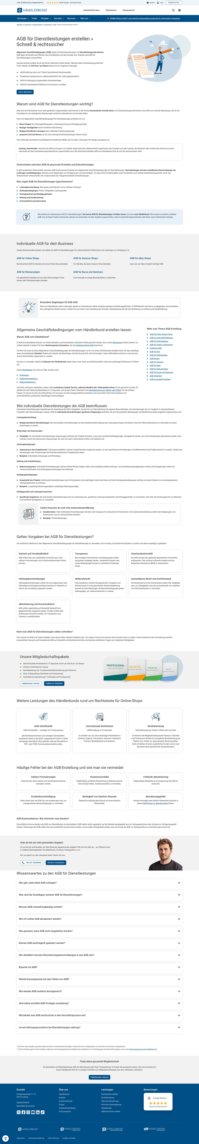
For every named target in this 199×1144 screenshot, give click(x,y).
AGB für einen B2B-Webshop (161, 338)
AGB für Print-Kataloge (159, 341)
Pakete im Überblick (54, 683)
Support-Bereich (23, 1102)
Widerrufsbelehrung (27, 382)
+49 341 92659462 (33, 863)
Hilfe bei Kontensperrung (111, 1104)
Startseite (19, 24)
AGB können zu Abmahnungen (155, 803)
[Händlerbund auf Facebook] (23, 1112)
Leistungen (21, 18)
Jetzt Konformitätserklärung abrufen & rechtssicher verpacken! (145, 18)
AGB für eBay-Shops (140, 258)
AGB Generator (156, 376)
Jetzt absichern (25, 92)
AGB (54, 24)
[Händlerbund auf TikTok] (43, 1112)
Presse (61, 1104)
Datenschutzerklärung (28, 379)
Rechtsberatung (107, 1098)
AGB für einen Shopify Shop (161, 334)
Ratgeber (45, 18)
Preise (34, 18)
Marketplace (111, 10)
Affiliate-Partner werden (110, 1111)
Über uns (84, 18)
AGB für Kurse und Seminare (88, 272)
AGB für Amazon (156, 362)
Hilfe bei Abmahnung (110, 1101)
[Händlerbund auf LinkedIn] (38, 1112)
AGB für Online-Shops (28, 258)
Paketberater (106, 1108)
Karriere (62, 1098)
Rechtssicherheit (37, 24)
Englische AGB (156, 348)
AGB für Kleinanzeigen (28, 272)
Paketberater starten (31, 683)
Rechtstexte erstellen (109, 1094)
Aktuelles (58, 18)
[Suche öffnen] (173, 10)
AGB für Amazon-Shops (85, 258)
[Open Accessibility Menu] (5, 1138)
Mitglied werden (173, 2)
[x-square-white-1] (19, 1112)
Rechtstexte (48, 24)
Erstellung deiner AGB (84, 345)
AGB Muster (154, 359)
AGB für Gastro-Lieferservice (161, 345)
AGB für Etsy (155, 352)
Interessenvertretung (67, 1108)
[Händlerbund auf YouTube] (33, 1112)
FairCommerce (65, 1111)
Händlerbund (64, 1094)
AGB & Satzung (53, 1138)
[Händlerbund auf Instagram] (28, 1112)
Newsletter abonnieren (26, 1106)
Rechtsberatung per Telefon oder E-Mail (105, 390)
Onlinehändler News (91, 10)
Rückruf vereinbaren (56, 863)
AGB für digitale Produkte (160, 379)
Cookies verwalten (69, 1138)
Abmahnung (118, 342)
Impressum (24, 375)
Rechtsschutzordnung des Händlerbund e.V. (143, 1049)
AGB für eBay (155, 365)
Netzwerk (71, 18)
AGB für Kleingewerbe (158, 355)
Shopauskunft (129, 10)
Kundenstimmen (65, 1101)
